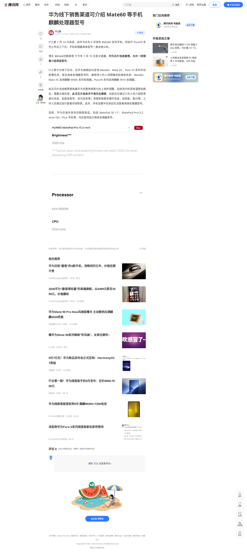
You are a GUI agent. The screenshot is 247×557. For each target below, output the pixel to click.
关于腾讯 (52, 536)
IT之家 (51, 347)
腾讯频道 (136, 536)
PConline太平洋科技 (58, 439)
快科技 (52, 393)
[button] (190, 25)
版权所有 (100, 548)
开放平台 (92, 536)
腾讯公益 (118, 536)
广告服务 (100, 536)
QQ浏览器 (127, 536)
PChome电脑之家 (56, 416)
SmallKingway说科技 (58, 278)
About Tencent (63, 536)
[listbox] (97, 348)
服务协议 (74, 536)
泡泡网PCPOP (55, 324)
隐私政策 (83, 536)
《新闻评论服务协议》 (87, 449)
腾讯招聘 (109, 536)
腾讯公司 (93, 548)
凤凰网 (52, 370)
